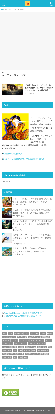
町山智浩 (40, 354)
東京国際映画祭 (43, 350)
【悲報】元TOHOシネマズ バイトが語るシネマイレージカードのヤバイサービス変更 (31, 238)
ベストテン (41, 344)
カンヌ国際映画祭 (43, 337)
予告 (27, 347)
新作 (20, 350)
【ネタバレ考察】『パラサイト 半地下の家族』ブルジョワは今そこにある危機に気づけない (32, 224)
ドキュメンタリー (37, 340)
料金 (14, 350)
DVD (26, 334)
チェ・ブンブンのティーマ (26, 410)
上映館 (21, 347)
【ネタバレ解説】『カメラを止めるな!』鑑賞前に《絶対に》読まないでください (32, 200)
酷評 (25, 357)
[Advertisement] (27, 40)
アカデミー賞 (22, 337)
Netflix (43, 334)
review (49, 334)
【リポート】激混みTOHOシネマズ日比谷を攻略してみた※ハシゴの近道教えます (31, 211)
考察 (9, 357)
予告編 (33, 347)
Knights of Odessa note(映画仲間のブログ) (23, 313)
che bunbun (18, 334)
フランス (32, 344)
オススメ (32, 337)
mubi (36, 334)
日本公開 (27, 350)
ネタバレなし (7, 344)
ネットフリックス (20, 344)
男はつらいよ (30, 354)
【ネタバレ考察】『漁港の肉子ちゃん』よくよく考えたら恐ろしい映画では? (31, 250)
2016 (10, 334)
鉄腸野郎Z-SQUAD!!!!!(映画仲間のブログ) (22, 316)
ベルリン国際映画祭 (10, 347)
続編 (4, 357)
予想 (39, 347)
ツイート (6, 181)
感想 (9, 350)
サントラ (14, 340)
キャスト (6, 340)
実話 (49, 347)
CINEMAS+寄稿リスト (13, 154)
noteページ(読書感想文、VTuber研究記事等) (23, 159)
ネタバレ (48, 340)
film (31, 334)
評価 (20, 357)
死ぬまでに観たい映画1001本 (13, 354)
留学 (46, 354)
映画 (33, 350)
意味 (4, 350)
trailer (5, 337)
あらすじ (12, 337)
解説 (14, 357)
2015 (4, 334)
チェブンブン (24, 340)
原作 (44, 347)
